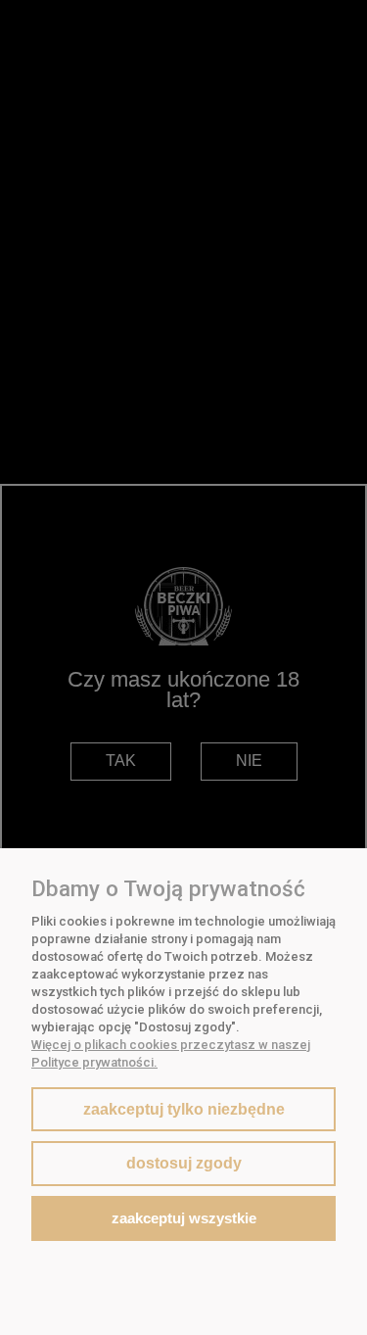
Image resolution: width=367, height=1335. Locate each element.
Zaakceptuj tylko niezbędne (184, 1109)
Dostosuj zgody (184, 1163)
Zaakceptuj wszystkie (184, 1218)
